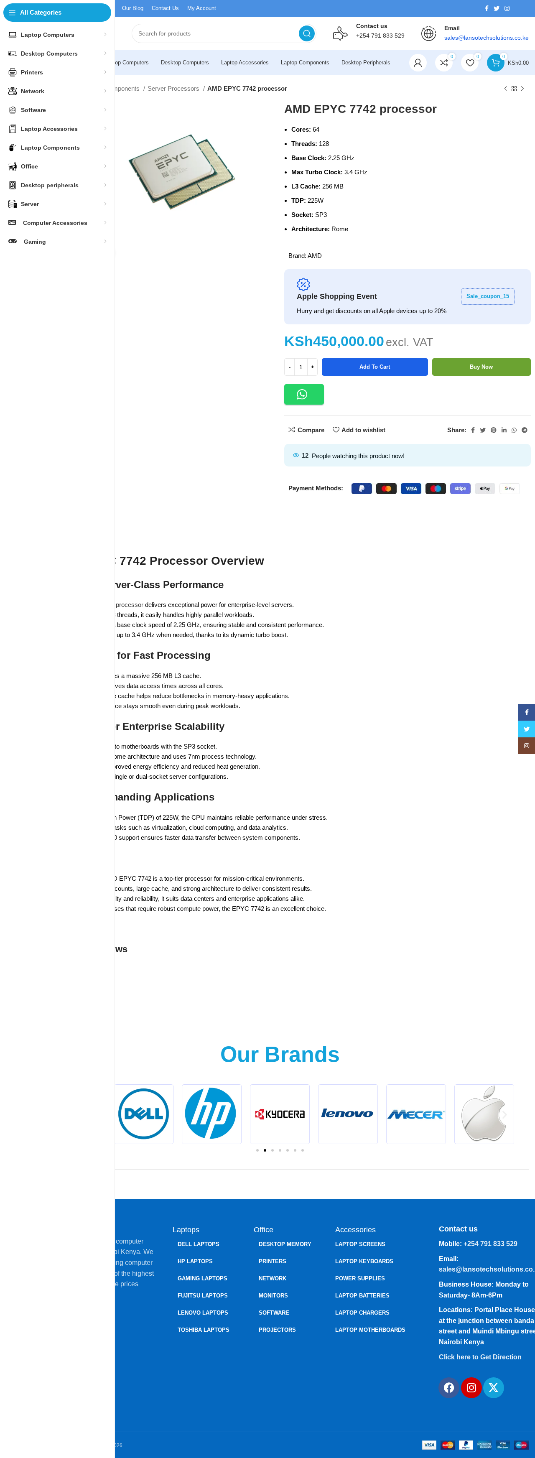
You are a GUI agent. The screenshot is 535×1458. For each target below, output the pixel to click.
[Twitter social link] (496, 8)
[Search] (307, 33)
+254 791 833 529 (380, 35)
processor (129, 604)
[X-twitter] (493, 1387)
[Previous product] (506, 89)
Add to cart (374, 367)
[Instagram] (471, 1387)
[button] (304, 394)
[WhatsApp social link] (514, 430)
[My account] (418, 62)
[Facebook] (448, 1387)
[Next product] (522, 89)
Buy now (481, 367)
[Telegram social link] (524, 430)
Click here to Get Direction (480, 1357)
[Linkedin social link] (504, 430)
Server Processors (174, 88)
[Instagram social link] (507, 8)
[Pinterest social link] (493, 430)
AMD (315, 255)
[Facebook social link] (486, 8)
